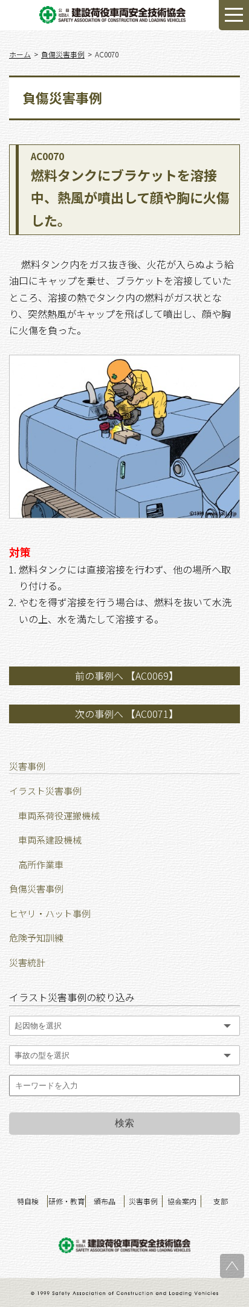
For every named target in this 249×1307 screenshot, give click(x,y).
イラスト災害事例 (45, 790)
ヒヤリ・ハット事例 (50, 913)
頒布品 (104, 1201)
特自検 (28, 1201)
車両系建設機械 (50, 839)
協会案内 (181, 1201)
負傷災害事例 (36, 888)
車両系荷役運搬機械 (59, 815)
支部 (220, 1201)
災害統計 (27, 962)
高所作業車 (40, 864)
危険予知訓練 (36, 937)
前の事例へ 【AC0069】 (126, 675)
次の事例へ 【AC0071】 (126, 713)
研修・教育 (66, 1201)
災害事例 (143, 1201)
